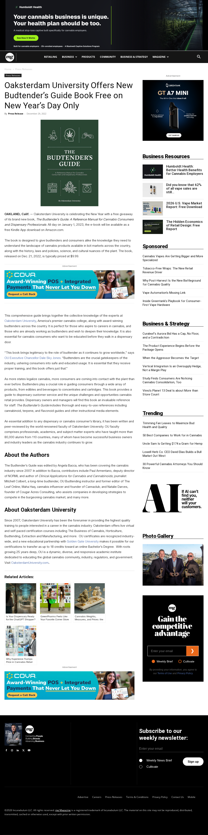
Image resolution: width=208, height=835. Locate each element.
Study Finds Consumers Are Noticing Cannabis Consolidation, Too (167, 380)
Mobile (191, 797)
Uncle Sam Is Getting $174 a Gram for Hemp (173, 443)
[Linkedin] (18, 750)
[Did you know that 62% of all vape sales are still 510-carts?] (153, 190)
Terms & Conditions (137, 797)
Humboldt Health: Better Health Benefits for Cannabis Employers (184, 170)
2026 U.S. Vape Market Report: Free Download (184, 205)
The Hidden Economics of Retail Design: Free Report (184, 225)
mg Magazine (63, 810)
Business (68, 57)
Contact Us (177, 797)
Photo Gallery (158, 536)
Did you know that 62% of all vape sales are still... (184, 188)
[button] (199, 57)
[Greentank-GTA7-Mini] (173, 140)
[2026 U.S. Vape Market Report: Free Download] (153, 208)
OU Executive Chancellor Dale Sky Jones (32, 358)
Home (7, 69)
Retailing (50, 57)
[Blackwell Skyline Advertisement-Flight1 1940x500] (104, 25)
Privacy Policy (185, 673)
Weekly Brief (165, 661)
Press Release (15, 113)
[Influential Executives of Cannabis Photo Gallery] (173, 565)
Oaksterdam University (20, 321)
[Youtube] (29, 750)
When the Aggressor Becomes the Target (171, 358)
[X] (23, 750)
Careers (96, 797)
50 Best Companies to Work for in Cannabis (172, 435)
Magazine (159, 57)
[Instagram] (12, 750)
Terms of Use (164, 673)
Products (88, 57)
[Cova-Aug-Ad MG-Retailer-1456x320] (69, 284)
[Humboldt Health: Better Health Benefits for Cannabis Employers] (153, 171)
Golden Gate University (83, 541)
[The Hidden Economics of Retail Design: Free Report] (153, 227)
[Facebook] (6, 750)
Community (108, 57)
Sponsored (155, 246)
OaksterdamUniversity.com (30, 563)
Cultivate (188, 661)
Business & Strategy (134, 57)
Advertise (83, 797)
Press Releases (13, 75)
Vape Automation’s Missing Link (164, 293)
